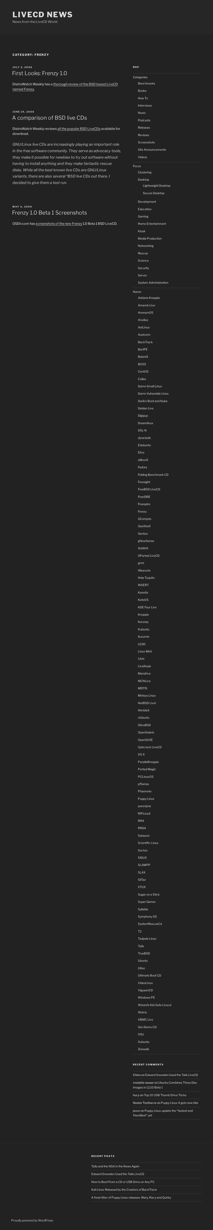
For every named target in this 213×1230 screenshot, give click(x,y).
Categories (140, 77)
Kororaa (143, 622)
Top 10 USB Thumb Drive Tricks (165, 1095)
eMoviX (143, 460)
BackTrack (145, 342)
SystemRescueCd (150, 924)
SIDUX (142, 857)
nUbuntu (143, 717)
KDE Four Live (147, 607)
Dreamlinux (145, 423)
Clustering (144, 172)
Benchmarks (146, 83)
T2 (139, 931)
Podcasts (144, 120)
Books (142, 90)
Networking (146, 245)
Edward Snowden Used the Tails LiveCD (171, 1075)
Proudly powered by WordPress (32, 1220)
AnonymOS (145, 312)
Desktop (143, 179)
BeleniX (143, 356)
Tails (141, 946)
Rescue (143, 253)
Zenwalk (143, 1049)
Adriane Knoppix (149, 297)
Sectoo (142, 850)
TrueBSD (144, 953)
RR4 (141, 820)
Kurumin (143, 636)
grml (141, 563)
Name (137, 291)
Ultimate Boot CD (149, 975)
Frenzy (142, 511)
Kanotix (143, 592)
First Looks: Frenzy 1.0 (39, 73)
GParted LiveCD (149, 555)
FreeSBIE (144, 496)
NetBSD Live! (147, 703)
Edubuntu (144, 445)
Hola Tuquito (146, 577)
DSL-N (142, 430)
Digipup (143, 415)
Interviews (145, 105)
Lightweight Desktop (156, 185)
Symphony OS (147, 916)
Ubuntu (143, 960)
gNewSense (146, 541)
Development (147, 201)
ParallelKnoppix (148, 762)
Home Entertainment (152, 223)
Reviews (143, 135)
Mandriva (144, 673)
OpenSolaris (146, 732)
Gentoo (143, 533)
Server (142, 275)
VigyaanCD (145, 990)
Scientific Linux (148, 843)
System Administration (153, 282)
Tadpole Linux (147, 938)
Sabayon (144, 835)
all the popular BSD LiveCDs (78, 129)
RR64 (142, 828)
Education (144, 209)
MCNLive (144, 681)
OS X (141, 754)
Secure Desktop (153, 193)
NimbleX (144, 710)
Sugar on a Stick (149, 894)
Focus (137, 166)
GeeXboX (144, 526)
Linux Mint (145, 651)
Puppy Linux (146, 798)
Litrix (141, 658)
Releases (144, 127)
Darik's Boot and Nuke (152, 401)
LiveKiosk (144, 666)
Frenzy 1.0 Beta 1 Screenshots (49, 212)
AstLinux (144, 327)
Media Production (150, 238)
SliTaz (142, 879)
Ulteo (141, 968)
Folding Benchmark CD (153, 474)
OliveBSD (144, 725)
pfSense (143, 784)
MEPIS (142, 688)
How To (143, 98)
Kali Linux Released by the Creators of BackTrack (124, 1189)
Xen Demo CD (147, 1027)
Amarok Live (146, 305)
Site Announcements (152, 149)
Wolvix (142, 1012)
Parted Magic (147, 769)
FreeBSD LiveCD (149, 489)
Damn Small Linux (150, 386)
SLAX (142, 872)
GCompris (144, 519)
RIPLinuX (144, 813)
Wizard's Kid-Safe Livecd (154, 1005)
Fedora (142, 467)
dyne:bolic (144, 438)
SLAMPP (144, 865)
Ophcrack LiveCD (150, 747)
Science (143, 260)
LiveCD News (42, 14)
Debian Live (146, 408)
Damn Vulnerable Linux (153, 393)
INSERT (143, 585)
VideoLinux (145, 983)
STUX (142, 887)
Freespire (144, 504)
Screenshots (146, 142)
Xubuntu (143, 1042)
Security (143, 268)
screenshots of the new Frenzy (59, 224)
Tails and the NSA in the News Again (115, 1166)
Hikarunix (144, 570)
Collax (142, 379)
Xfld (141, 1034)
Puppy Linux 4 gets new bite (179, 1103)
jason (136, 1110)
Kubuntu (143, 629)
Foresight (144, 482)
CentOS (143, 371)
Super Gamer (147, 901)
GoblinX (143, 548)
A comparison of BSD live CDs (49, 117)
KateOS (143, 599)
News (142, 112)
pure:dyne (144, 806)
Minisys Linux (147, 695)
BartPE (143, 349)
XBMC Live (145, 1019)
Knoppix (143, 614)
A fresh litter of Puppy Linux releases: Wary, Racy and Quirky (131, 1197)
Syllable (143, 909)
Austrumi (144, 334)
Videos (142, 157)
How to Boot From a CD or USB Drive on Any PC (123, 1182)
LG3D (141, 644)
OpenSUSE (145, 740)
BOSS (142, 364)
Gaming (143, 216)
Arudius (143, 320)
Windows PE (146, 997)
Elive (141, 452)
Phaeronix (145, 791)
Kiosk (141, 231)
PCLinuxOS (146, 776)
